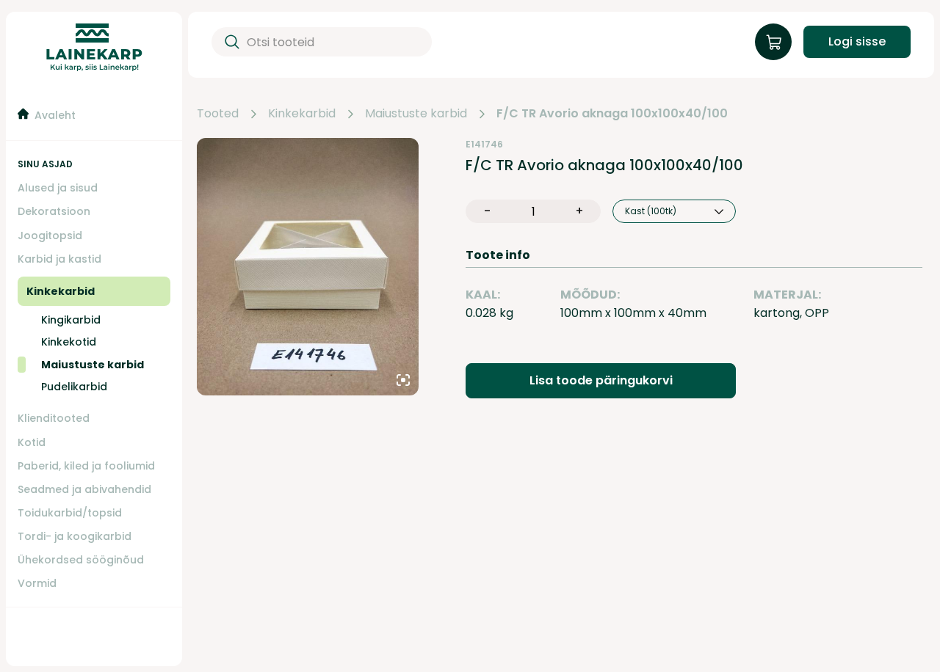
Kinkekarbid (302, 113)
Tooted (218, 113)
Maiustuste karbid (416, 113)
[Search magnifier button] (229, 42)
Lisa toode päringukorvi (601, 380)
